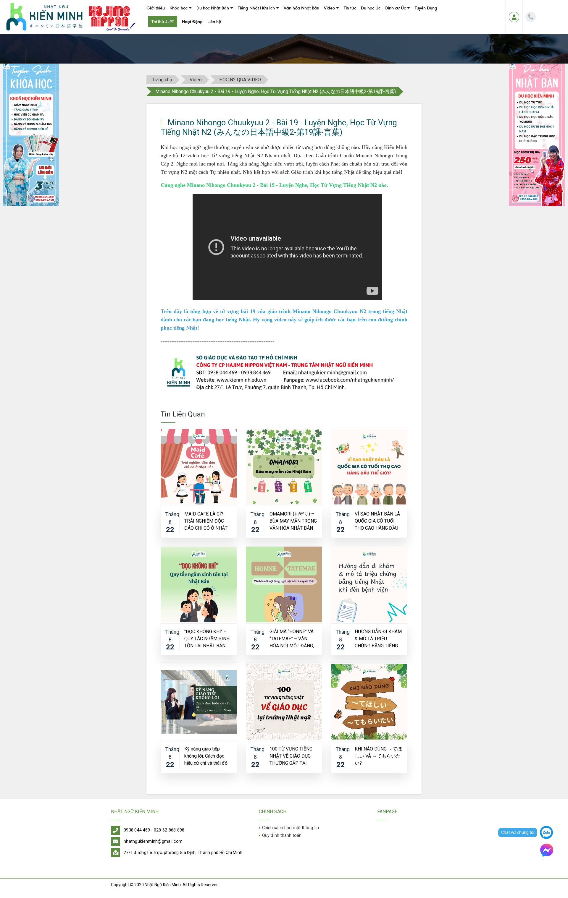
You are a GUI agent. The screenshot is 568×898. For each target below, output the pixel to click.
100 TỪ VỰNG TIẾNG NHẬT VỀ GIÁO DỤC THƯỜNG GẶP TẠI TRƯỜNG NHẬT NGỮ (291, 755)
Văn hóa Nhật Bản (301, 8)
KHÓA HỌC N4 (181, 32)
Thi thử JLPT (162, 21)
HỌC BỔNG (205, 32)
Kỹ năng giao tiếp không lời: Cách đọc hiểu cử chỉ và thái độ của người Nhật (205, 755)
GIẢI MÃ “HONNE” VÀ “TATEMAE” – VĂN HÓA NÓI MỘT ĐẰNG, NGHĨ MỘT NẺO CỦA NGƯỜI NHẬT (292, 638)
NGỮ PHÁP (246, 32)
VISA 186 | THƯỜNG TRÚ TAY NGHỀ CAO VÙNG (425, 21)
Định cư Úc (395, 8)
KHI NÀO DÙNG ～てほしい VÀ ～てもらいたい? (378, 755)
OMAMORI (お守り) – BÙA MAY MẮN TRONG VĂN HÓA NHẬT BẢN (293, 520)
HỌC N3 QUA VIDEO (340, 32)
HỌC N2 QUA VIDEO (340, 21)
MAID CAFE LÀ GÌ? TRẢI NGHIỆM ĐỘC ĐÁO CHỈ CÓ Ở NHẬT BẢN (205, 520)
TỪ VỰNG (244, 21)
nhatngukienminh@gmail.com (153, 841)
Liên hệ (214, 21)
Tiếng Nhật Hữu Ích (256, 8)
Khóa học (179, 8)
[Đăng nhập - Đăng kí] (514, 17)
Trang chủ (162, 79)
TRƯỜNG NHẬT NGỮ (213, 21)
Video (329, 8)
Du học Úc (370, 8)
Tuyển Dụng (426, 8)
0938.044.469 (137, 830)
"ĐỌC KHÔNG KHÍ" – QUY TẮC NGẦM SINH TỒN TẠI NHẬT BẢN (207, 638)
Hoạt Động (192, 21)
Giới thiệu (155, 8)
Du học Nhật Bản (212, 8)
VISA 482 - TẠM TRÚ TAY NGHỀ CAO (414, 32)
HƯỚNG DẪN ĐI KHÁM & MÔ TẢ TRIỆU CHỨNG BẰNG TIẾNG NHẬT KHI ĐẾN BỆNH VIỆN (378, 638)
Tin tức (350, 8)
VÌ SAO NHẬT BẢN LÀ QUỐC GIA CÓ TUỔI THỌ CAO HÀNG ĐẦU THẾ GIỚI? (377, 520)
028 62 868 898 (169, 830)
